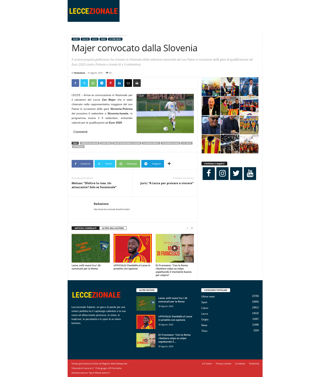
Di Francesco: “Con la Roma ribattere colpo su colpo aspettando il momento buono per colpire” (174, 270)
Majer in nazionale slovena (127, 143)
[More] (169, 164)
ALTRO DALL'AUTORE (113, 228)
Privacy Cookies (223, 363)
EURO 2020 (105, 143)
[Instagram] (222, 173)
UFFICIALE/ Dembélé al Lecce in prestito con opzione (132, 267)
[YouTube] (250, 173)
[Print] (137, 83)
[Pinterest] (110, 83)
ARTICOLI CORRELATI (85, 228)
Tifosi (204, 331)
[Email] (128, 83)
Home (74, 35)
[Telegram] (102, 83)
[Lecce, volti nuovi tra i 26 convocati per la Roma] (91, 248)
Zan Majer (78, 146)
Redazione (79, 72)
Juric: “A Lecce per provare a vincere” (167, 183)
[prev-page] (187, 228)
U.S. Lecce (186, 143)
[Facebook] (75, 83)
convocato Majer (89, 143)
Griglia (204, 319)
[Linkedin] (119, 83)
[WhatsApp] (93, 83)
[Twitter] (84, 83)
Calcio (92, 35)
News (103, 39)
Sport (83, 35)
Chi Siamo (207, 363)
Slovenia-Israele (151, 143)
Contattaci (240, 363)
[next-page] (192, 228)
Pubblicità (254, 363)
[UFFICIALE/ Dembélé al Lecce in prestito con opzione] (133, 248)
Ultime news (115, 39)
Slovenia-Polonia (170, 143)
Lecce (94, 39)
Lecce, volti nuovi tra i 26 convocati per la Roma (86, 267)
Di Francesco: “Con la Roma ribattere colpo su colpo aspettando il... (174, 338)
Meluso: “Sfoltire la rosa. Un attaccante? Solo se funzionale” (94, 185)
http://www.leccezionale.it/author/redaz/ (112, 209)
